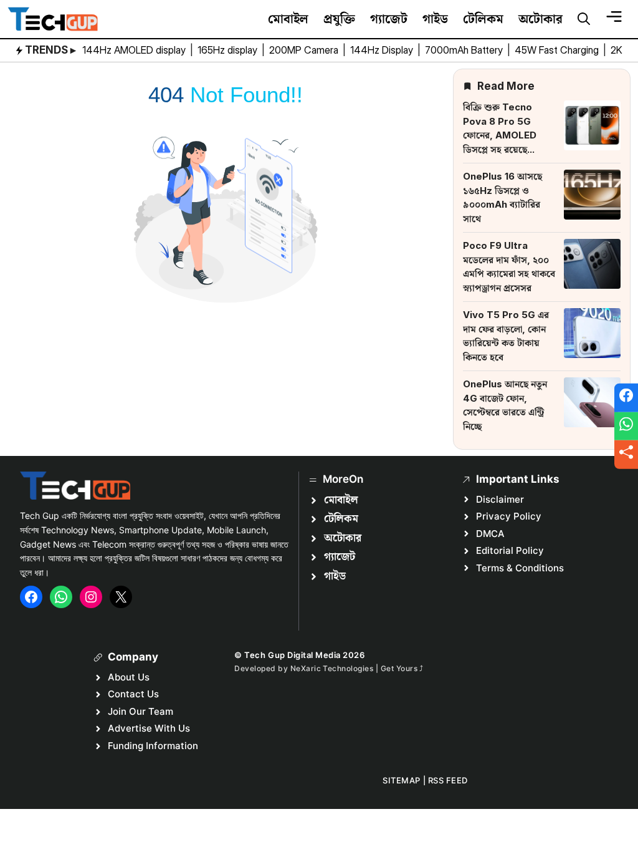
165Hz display (229, 50)
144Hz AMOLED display (135, 50)
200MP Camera (305, 50)
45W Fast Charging (558, 50)
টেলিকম (483, 18)
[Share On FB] (626, 398)
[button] (584, 19)
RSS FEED (448, 780)
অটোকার (540, 18)
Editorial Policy (510, 550)
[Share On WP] (626, 426)
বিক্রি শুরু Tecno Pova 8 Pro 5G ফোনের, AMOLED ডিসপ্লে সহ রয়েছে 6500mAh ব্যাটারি (500, 135)
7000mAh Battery (465, 50)
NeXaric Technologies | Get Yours (355, 668)
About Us (129, 677)
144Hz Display (383, 50)
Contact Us (133, 694)
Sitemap (402, 780)
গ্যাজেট (388, 18)
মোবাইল (288, 18)
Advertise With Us (149, 728)
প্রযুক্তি (339, 18)
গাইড (435, 18)
